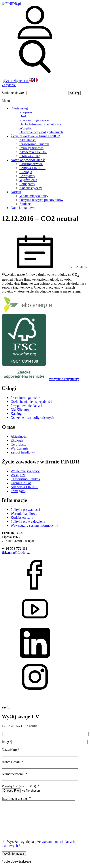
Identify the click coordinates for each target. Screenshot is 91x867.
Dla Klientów (20, 409)
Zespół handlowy (23, 452)
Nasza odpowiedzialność (28, 160)
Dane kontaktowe (23, 208)
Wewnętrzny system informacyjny (34, 525)
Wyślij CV (18, 475)
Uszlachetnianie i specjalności (40, 124)
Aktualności (27, 140)
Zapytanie (9, 85)
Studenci (25, 204)
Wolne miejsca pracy (33, 196)
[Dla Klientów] (35, 38)
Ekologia (25, 172)
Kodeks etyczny (30, 188)
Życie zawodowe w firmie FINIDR (35, 136)
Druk (23, 116)
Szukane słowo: (13, 93)
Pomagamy (27, 184)
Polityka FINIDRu (32, 168)
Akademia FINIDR (33, 152)
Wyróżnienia (28, 180)
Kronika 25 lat (29, 156)
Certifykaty (27, 176)
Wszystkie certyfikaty (64, 379)
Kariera (16, 192)
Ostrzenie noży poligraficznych (41, 132)
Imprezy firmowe (31, 148)
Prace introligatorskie (34, 120)
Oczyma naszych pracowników (41, 200)
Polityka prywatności (25, 509)
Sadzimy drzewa (31, 164)
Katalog (16, 413)
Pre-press (25, 112)
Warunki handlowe (24, 513)
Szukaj (74, 93)
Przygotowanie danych (27, 406)
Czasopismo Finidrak (34, 144)
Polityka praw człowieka (28, 521)
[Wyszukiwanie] (35, 72)
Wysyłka (25, 128)
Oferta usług (19, 108)
